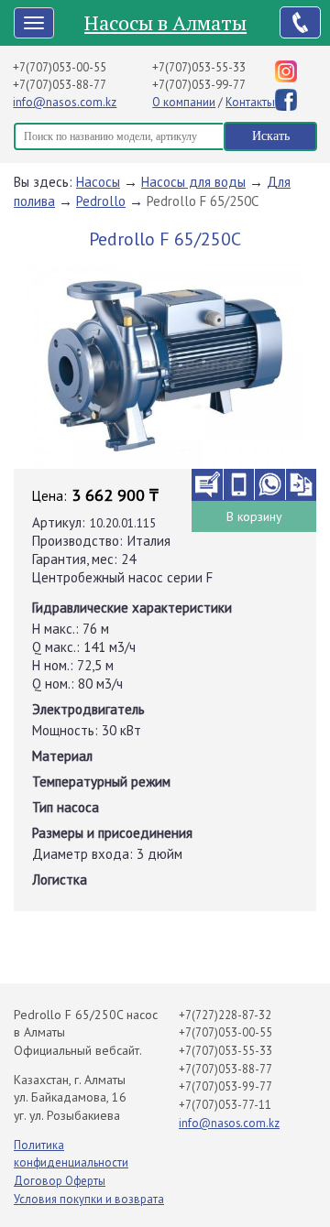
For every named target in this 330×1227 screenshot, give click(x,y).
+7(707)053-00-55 (59, 67)
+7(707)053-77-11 (225, 1105)
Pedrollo (101, 201)
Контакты (250, 102)
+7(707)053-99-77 (199, 84)
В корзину (254, 516)
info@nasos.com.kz (64, 102)
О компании (183, 102)
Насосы (98, 181)
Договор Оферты (59, 1181)
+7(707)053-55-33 (199, 67)
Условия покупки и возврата (89, 1199)
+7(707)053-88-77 (59, 84)
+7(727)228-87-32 (225, 1015)
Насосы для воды (193, 181)
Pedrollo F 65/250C (202, 201)
